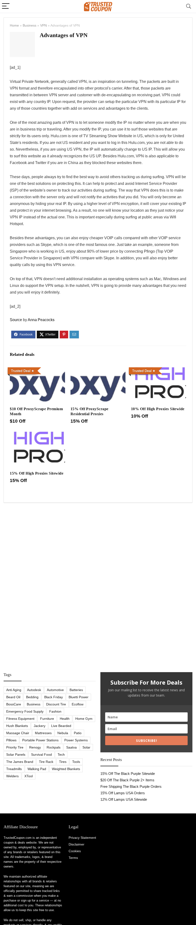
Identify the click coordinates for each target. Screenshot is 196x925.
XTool (28, 776)
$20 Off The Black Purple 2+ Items (127, 780)
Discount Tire (56, 704)
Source (16, 320)
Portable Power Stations (40, 740)
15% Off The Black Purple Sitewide (127, 774)
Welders (12, 776)
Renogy (35, 747)
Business (29, 25)
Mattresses (43, 733)
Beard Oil (13, 697)
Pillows (11, 740)
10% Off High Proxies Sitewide (158, 409)
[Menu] (5, 6)
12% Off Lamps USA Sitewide (123, 799)
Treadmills (14, 769)
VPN (43, 25)
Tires (62, 762)
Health (65, 719)
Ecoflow (77, 704)
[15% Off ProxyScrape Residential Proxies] (98, 369)
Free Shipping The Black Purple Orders (131, 786)
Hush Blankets (17, 726)
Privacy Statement (82, 838)
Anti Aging (13, 690)
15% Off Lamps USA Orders (122, 793)
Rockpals (53, 747)
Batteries (76, 690)
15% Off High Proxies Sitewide (36, 473)
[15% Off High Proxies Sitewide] (37, 433)
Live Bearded (61, 726)
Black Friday (53, 697)
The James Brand (19, 762)
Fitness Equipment (20, 719)
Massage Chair (17, 733)
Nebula (62, 733)
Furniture (47, 719)
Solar (86, 747)
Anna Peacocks (41, 320)
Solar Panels (15, 754)
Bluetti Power (78, 697)
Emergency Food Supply (25, 711)
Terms (73, 858)
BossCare (13, 704)
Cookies (75, 851)
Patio (78, 733)
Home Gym (84, 719)
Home (14, 25)
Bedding (32, 697)
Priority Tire (14, 747)
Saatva (71, 747)
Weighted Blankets (66, 769)
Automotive (55, 690)
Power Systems (76, 740)
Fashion (55, 711)
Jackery (39, 726)
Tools (76, 762)
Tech (61, 754)
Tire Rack (46, 762)
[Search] (188, 6)
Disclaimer (76, 844)
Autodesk (34, 690)
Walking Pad (36, 769)
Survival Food (41, 754)
